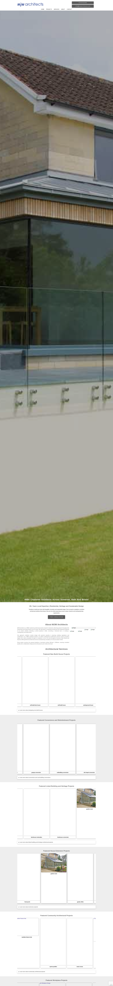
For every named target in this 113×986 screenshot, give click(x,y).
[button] (49, 9)
